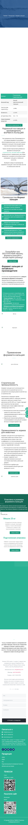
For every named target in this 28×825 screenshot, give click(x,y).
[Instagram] (14, 689)
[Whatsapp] (12, 689)
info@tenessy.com (19, 669)
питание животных (17, 152)
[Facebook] (5, 749)
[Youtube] (17, 689)
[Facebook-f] (10, 689)
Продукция (11, 15)
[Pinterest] (15, 689)
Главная (5, 15)
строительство (7, 152)
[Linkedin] (8, 749)
